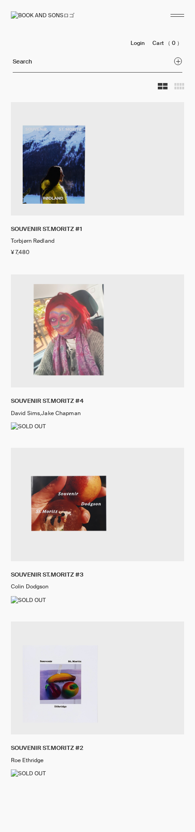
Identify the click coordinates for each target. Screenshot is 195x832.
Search (23, 61)
